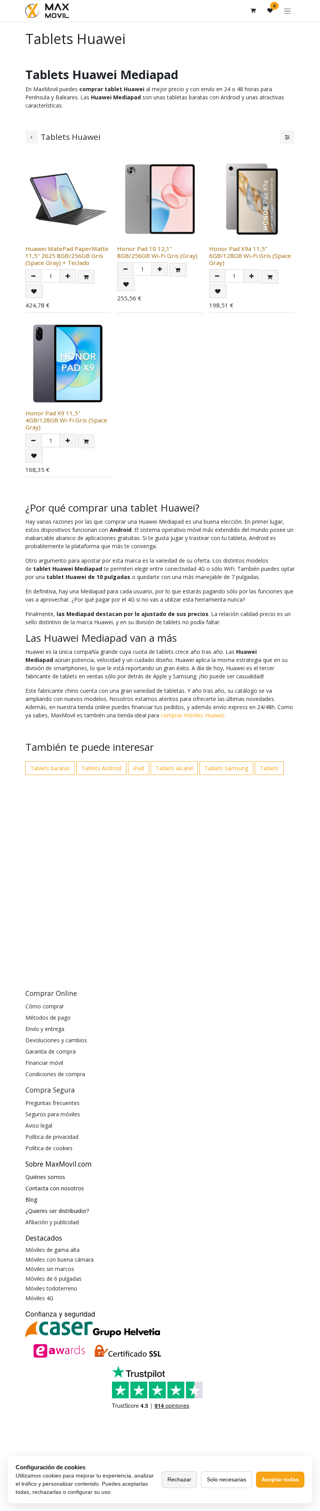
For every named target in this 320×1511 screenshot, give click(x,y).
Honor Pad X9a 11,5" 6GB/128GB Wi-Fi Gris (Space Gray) (250, 256)
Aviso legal (38, 1125)
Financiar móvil (44, 1062)
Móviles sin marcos (49, 1269)
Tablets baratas (50, 768)
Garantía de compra (50, 1051)
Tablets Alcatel (174, 768)
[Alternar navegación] (287, 10)
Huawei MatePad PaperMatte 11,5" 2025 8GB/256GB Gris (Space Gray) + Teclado (66, 256)
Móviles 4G (39, 1298)
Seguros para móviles (52, 1114)
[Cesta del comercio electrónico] (253, 11)
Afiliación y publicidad (52, 1222)
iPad (138, 768)
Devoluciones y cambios (56, 1040)
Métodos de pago (48, 1017)
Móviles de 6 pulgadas (53, 1278)
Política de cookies (49, 1148)
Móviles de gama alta (52, 1249)
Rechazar (179, 1479)
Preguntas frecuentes (52, 1103)
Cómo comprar (44, 1006)
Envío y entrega (44, 1029)
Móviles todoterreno (51, 1288)
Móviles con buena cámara (59, 1259)
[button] (86, 277)
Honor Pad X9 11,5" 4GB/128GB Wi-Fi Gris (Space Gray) (66, 420)
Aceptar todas (280, 1479)
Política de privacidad (51, 1136)
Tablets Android (101, 768)
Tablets (269, 768)
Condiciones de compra (55, 1074)
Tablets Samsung (226, 768)
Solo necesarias (226, 1479)
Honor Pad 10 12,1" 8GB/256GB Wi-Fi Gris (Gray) (157, 252)
